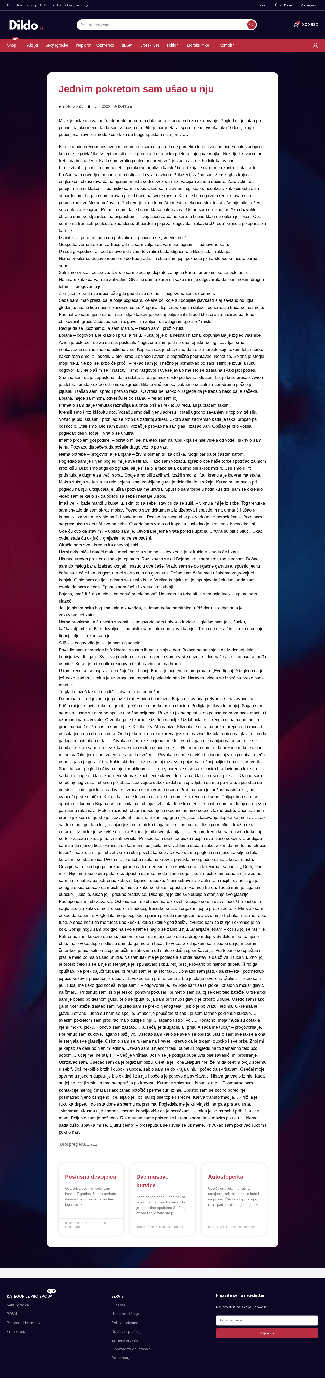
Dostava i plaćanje (127, 1331)
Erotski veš (16, 1331)
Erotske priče (73, 106)
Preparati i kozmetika (24, 1323)
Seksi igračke (18, 1305)
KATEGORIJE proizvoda (31, 1295)
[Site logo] (26, 24)
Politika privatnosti (127, 1323)
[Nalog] (315, 45)
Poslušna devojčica (90, 1177)
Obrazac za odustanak (131, 1349)
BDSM (12, 1314)
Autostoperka (225, 1177)
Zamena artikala (125, 1340)
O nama (118, 1305)
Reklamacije (122, 1358)
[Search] (251, 24)
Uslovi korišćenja (125, 1314)
